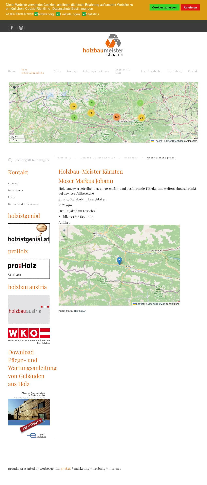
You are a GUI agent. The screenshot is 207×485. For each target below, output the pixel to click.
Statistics (92, 14)
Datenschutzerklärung (23, 203)
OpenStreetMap (175, 140)
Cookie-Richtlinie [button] (37, 8)
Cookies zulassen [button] (164, 7)
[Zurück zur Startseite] (103, 44)
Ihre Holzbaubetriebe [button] (33, 71)
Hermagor (80, 310)
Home (12, 71)
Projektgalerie (151, 71)
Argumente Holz (123, 71)
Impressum (15, 190)
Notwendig (46, 14)
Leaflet (158, 140)
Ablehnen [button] (190, 7)
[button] (73, 106)
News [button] (57, 71)
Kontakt (193, 71)
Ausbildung (174, 71)
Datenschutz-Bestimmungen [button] (72, 8)
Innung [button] (72, 71)
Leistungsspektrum (96, 71)
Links (12, 197)
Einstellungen (70, 14)
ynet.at (66, 468)
